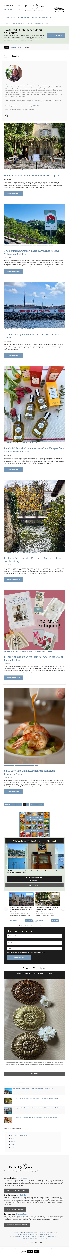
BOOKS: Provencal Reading (14, 23)
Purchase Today (56, 35)
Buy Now (34, 1075)
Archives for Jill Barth (17, 47)
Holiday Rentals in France (43, 1234)
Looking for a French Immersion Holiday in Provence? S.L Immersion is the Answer (37, 1108)
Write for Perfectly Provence (48, 1233)
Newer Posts (9, 804)
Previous (3, 864)
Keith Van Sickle (9, 170)
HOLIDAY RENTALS (10, 18)
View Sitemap (43, 1238)
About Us (6, 9)
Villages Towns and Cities (26, 329)
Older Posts (38, 804)
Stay (12, 1144)
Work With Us (13, 9)
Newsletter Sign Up (17, 1233)
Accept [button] (30, 1251)
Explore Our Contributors (17, 1225)
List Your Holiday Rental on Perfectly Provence (23, 1236)
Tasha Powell (14, 329)
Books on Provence (26, 245)
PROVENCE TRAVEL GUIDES (34, 23)
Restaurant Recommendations (24, 170)
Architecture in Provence (11, 245)
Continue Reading (13, 193)
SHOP (47, 23)
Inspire (51, 245)
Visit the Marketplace (15, 1209)
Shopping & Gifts (47, 651)
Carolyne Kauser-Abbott (40, 245)
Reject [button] (36, 1251)
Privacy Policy (41, 952)
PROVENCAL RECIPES (24, 18)
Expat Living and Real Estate (19, 1135)
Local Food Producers (27, 442)
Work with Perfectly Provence (26, 1234)
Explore (6, 329)
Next (66, 864)
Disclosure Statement (53, 1236)
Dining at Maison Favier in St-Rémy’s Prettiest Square (31, 175)
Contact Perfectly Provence (30, 1238)
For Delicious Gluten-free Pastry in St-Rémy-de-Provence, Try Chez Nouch (35, 1118)
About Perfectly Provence (16, 1190)
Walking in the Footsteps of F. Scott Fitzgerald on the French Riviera (33, 1089)
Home (6, 47)
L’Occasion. (36, 106)
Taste (36, 170)
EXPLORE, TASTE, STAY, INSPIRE (40, 18)
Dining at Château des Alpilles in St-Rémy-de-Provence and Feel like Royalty (35, 1098)
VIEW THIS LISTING (34, 885)
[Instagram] (6, 116)
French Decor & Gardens (28, 651)
